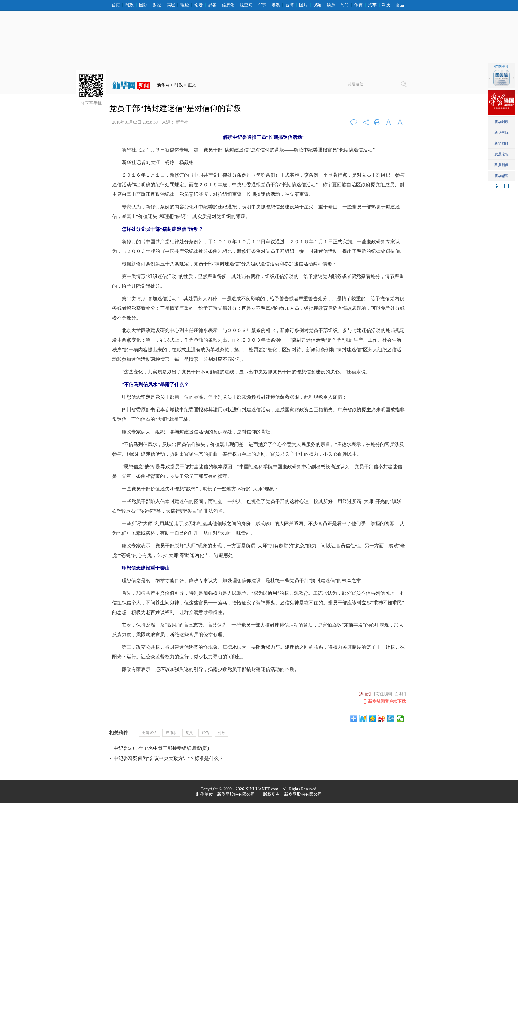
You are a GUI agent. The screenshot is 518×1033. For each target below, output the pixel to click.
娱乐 (331, 5)
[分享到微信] (400, 718)
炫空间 (246, 5)
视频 (317, 5)
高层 (171, 5)
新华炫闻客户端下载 (387, 701)
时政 (129, 5)
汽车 (372, 5)
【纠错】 (364, 694)
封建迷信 (149, 733)
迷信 (205, 733)
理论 (184, 5)
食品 (400, 5)
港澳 (276, 5)
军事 (262, 5)
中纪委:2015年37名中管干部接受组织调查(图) (161, 748)
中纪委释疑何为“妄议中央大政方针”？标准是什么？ (168, 758)
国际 (143, 5)
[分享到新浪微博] (382, 718)
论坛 (198, 5)
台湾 (289, 5)
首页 (116, 5)
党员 (189, 733)
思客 (212, 5)
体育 (358, 5)
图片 (303, 5)
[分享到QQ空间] (372, 718)
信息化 (228, 5)
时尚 (345, 5)
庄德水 (171, 733)
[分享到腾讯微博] (391, 718)
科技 (386, 5)
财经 (157, 5)
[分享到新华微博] (363, 718)
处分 (221, 733)
